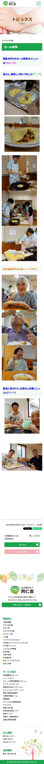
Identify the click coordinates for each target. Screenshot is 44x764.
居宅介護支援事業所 (10, 693)
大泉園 (7, 651)
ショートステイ (8, 678)
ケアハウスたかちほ (12, 640)
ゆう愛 (7, 628)
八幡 (6, 637)
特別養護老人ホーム (10, 675)
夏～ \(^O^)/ (34, 535)
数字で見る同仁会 (9, 753)
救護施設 (6, 699)
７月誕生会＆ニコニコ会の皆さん (11, 537)
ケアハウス (7, 705)
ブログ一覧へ (22, 552)
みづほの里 (9, 625)
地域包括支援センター (11, 710)
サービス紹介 (9, 671)
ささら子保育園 (10, 649)
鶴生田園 (8, 622)
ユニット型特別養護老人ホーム (14, 681)
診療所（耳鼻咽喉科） (11, 716)
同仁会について (8, 736)
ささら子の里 (9, 631)
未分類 (39, 525)
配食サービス (8, 713)
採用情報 (7, 750)
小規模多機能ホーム (10, 696)
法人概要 (7, 732)
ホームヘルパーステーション (13, 690)
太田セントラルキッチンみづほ (16, 643)
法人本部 (8, 663)
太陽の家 (8, 657)
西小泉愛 (8, 654)
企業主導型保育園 (9, 719)
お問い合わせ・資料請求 (22, 605)
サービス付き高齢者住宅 (12, 702)
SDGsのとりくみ (9, 742)
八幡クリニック (10, 645)
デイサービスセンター (11, 684)
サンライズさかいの (12, 660)
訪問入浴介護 (8, 708)
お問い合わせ (8, 739)
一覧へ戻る (22, 544)
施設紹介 (7, 618)
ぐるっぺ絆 (9, 634)
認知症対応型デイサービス (13, 687)
